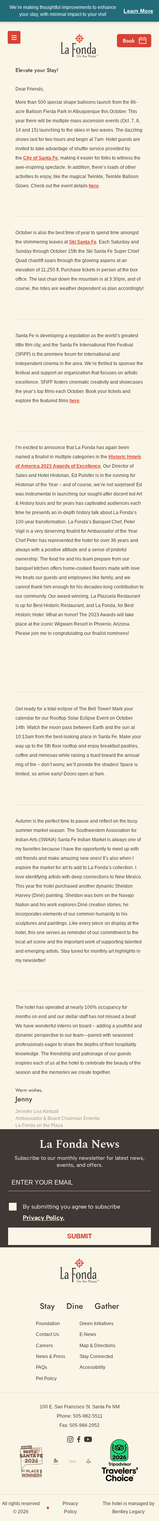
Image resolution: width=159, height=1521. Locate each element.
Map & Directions (97, 1345)
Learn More (138, 11)
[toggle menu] (14, 37)
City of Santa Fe (40, 158)
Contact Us (47, 1334)
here (94, 186)
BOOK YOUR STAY (134, 40)
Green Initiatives (96, 1323)
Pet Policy (46, 1378)
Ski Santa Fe (82, 242)
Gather (107, 1306)
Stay (47, 1306)
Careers (44, 1345)
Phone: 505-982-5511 (80, 1416)
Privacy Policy (70, 1507)
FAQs (41, 1367)
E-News (88, 1334)
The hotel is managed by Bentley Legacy (128, 1507)
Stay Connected (96, 1356)
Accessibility (92, 1367)
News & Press (50, 1356)
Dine (74, 1306)
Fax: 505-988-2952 (79, 1425)
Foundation (48, 1323)
